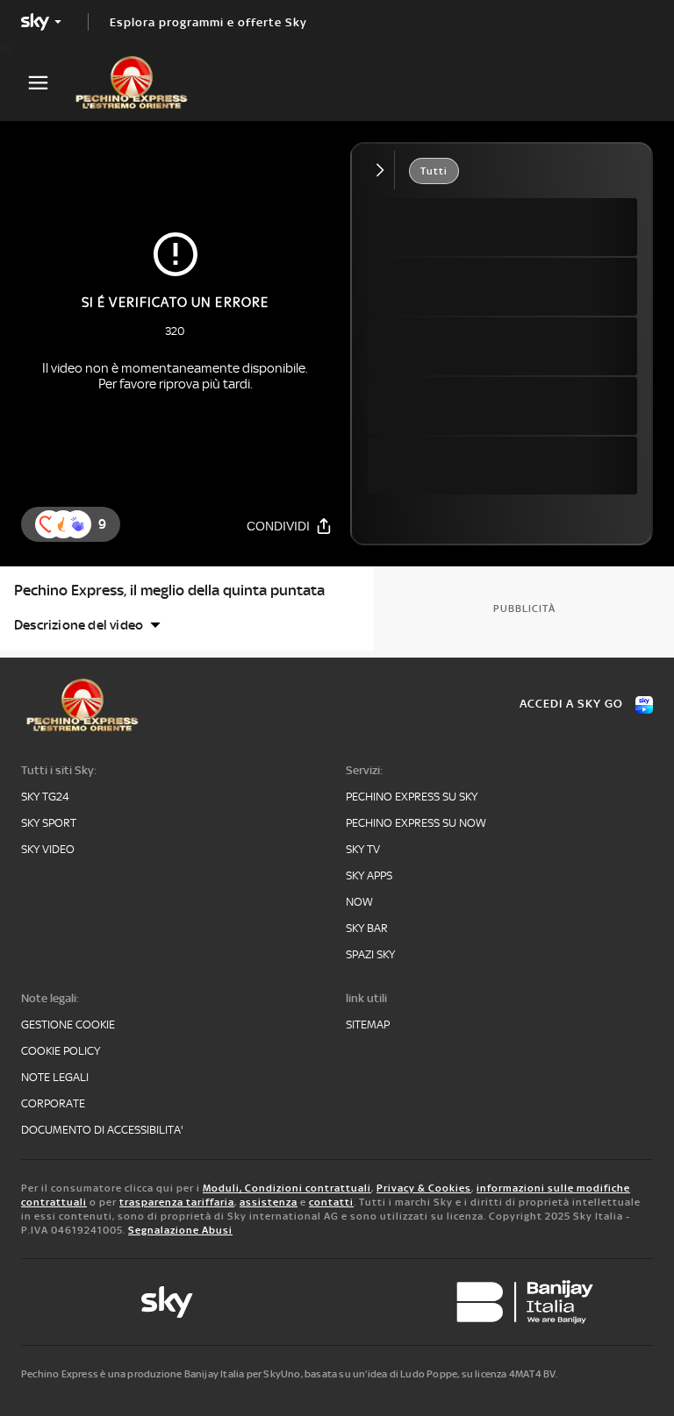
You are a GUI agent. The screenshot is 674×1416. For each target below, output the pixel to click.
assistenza (269, 1202)
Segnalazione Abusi (180, 1230)
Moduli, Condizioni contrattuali (287, 1188)
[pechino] (140, 82)
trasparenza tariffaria (176, 1202)
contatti (331, 1202)
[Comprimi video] (384, 170)
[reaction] (77, 524)
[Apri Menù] (49, 83)
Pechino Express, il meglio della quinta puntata (169, 590)
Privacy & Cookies (423, 1188)
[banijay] (524, 1302)
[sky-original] (167, 1302)
